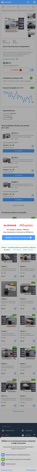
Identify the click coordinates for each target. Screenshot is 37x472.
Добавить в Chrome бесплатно (17, 237)
